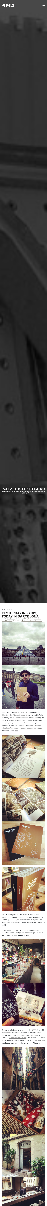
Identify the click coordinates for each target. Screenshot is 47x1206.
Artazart (36, 930)
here (16, 731)
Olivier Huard (33, 1035)
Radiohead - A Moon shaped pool (32, 621)
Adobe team (6, 1033)
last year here (40, 1040)
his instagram (23, 718)
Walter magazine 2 (21, 712)
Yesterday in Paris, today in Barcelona (20, 615)
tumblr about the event (17, 1038)
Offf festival (36, 1030)
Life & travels (11, 619)
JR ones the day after (21, 715)
